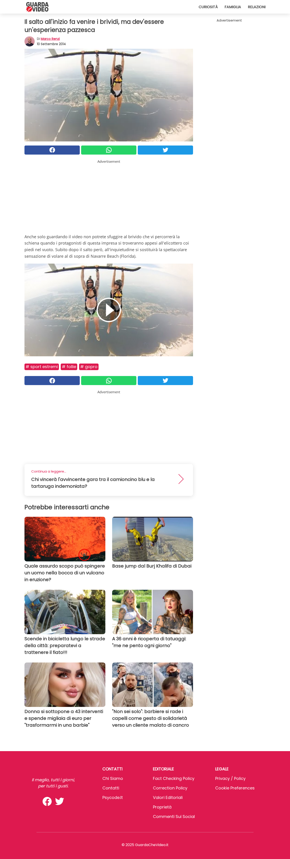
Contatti (110, 788)
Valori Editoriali (168, 797)
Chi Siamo (112, 778)
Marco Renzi (50, 38)
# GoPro (88, 366)
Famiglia (233, 7)
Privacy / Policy (230, 778)
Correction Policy (170, 788)
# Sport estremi (42, 366)
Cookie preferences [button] (235, 788)
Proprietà (162, 807)
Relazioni (257, 7)
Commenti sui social (174, 816)
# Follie (69, 366)
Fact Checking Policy (173, 778)
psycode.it (112, 797)
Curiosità (208, 7)
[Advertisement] (109, 196)
